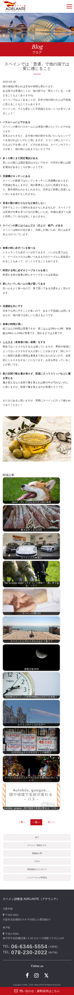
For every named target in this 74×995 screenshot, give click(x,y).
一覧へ (36, 822)
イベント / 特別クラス (37, 845)
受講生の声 (37, 853)
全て (37, 837)
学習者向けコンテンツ (37, 869)
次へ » (51, 822)
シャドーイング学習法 (37, 877)
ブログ (37, 861)
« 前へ (22, 822)
